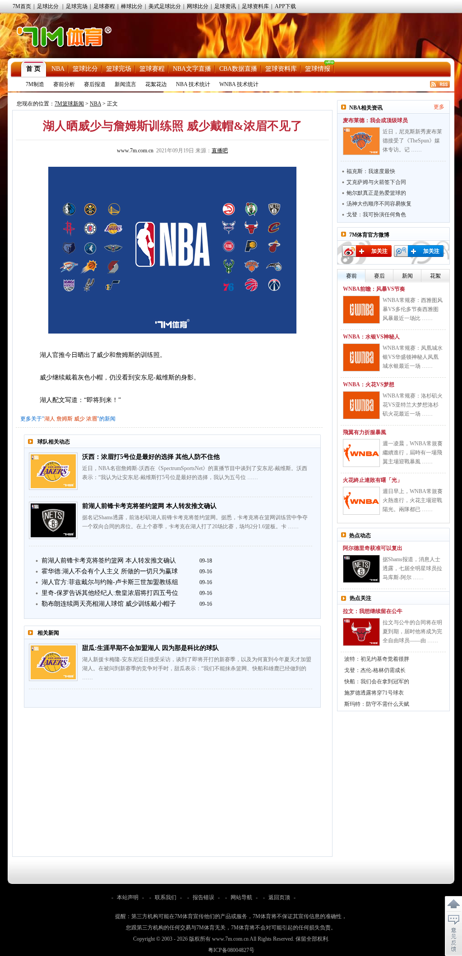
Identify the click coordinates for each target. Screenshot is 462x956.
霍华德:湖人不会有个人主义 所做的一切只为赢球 (110, 571)
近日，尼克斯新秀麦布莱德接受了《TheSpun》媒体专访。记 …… (412, 140)
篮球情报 (317, 68)
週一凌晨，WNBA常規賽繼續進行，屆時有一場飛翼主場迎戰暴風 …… (413, 452)
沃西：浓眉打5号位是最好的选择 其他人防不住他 (151, 456)
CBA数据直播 (238, 68)
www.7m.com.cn (135, 150)
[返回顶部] (453, 904)
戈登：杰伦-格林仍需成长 (375, 670)
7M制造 (35, 84)
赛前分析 (64, 84)
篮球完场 (118, 68)
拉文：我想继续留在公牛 (372, 611)
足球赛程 (104, 6)
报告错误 (203, 897)
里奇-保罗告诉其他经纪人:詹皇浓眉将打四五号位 (110, 593)
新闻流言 (125, 84)
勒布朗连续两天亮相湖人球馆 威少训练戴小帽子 (109, 603)
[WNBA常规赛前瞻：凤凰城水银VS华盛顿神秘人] (361, 357)
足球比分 (48, 6)
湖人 (49, 419)
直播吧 (220, 150)
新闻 (407, 276)
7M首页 (22, 6)
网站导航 (241, 897)
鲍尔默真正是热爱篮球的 (376, 193)
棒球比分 (132, 6)
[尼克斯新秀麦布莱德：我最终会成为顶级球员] (361, 141)
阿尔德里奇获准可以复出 (372, 548)
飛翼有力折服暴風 (364, 432)
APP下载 (285, 6)
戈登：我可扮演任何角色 (376, 214)
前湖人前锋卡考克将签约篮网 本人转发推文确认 (149, 506)
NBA (58, 68)
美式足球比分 (164, 6)
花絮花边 (156, 84)
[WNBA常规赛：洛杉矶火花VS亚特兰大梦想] (361, 405)
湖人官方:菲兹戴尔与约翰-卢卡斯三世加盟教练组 (110, 582)
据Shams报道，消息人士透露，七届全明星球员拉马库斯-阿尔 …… (412, 568)
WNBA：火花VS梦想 (368, 384)
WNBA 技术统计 (239, 84)
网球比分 (197, 6)
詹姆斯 (64, 419)
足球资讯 (225, 6)
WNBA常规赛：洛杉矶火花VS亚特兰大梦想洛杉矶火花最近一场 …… (413, 405)
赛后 (379, 276)
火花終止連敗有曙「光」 (372, 480)
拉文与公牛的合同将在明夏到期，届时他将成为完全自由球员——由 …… (412, 631)
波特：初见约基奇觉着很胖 (376, 659)
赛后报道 (95, 84)
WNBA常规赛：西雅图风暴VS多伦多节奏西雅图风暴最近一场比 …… (413, 309)
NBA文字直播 (192, 68)
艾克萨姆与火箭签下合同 (376, 182)
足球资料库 (255, 6)
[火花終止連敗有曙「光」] (361, 501)
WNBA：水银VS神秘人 (371, 337)
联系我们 (165, 897)
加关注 (379, 251)
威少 (79, 419)
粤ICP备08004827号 (231, 950)
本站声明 (128, 897)
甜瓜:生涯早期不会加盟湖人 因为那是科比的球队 (150, 648)
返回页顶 (279, 897)
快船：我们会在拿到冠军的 (376, 681)
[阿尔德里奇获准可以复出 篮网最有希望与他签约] (361, 569)
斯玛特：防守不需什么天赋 (376, 704)
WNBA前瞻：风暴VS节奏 (374, 289)
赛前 (351, 276)
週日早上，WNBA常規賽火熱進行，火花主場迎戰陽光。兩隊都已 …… (413, 500)
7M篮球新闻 (69, 104)
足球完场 (77, 6)
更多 (439, 107)
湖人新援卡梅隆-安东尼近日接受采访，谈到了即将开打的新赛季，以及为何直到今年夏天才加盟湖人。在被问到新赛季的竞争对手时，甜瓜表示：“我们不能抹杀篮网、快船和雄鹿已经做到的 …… (196, 668)
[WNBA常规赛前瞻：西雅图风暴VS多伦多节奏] (361, 310)
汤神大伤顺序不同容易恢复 (378, 204)
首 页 (33, 68)
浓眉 (91, 419)
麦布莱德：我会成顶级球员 (375, 120)
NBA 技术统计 (193, 84)
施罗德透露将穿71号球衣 (374, 693)
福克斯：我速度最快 (370, 171)
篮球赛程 (152, 68)
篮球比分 (85, 68)
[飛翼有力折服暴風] (361, 453)
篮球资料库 (281, 68)
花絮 (435, 276)
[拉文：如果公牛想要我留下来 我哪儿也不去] (361, 632)
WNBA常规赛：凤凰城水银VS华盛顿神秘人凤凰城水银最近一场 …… (413, 357)
